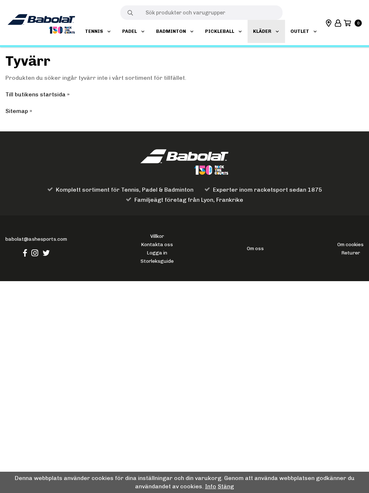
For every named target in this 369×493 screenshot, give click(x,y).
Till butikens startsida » (37, 94)
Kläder (262, 31)
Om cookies (350, 244)
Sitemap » (18, 111)
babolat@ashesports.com (36, 239)
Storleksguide (157, 261)
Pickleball (219, 31)
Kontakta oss (157, 244)
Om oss (255, 248)
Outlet (299, 31)
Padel (129, 31)
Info (210, 486)
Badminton (171, 31)
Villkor (157, 236)
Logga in (157, 253)
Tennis (94, 31)
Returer (350, 253)
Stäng (226, 486)
